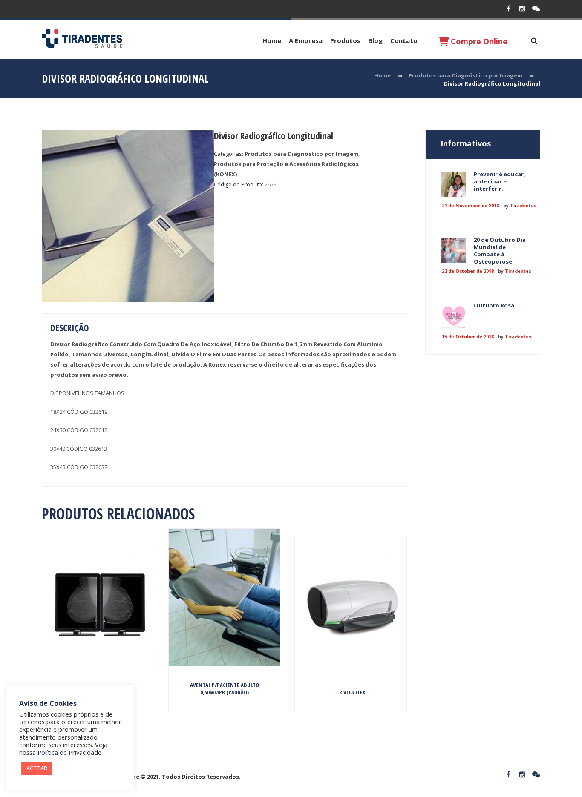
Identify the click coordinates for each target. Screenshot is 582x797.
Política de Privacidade (69, 752)
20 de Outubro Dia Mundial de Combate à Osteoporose (500, 250)
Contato (404, 40)
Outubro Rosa (494, 305)
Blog (375, 40)
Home (271, 40)
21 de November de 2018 (470, 206)
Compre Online (478, 41)
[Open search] (533, 40)
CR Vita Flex (350, 692)
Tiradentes (523, 206)
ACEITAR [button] (36, 768)
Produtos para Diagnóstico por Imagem (465, 75)
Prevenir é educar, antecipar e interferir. (499, 181)
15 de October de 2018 (468, 337)
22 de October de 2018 (468, 271)
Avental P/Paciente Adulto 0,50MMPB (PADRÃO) (224, 688)
